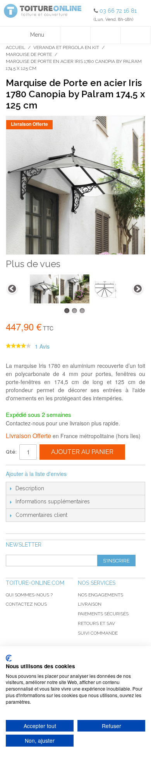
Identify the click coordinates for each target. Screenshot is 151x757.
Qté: (11, 452)
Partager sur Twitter (98, 474)
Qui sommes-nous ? (29, 595)
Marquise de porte (29, 54)
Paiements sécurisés (103, 613)
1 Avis (42, 346)
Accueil (15, 47)
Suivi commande (98, 633)
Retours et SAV (96, 623)
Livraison (89, 604)
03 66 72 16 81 (118, 11)
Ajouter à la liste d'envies (36, 474)
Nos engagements (100, 595)
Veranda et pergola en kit (66, 47)
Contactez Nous (26, 604)
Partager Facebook (83, 474)
